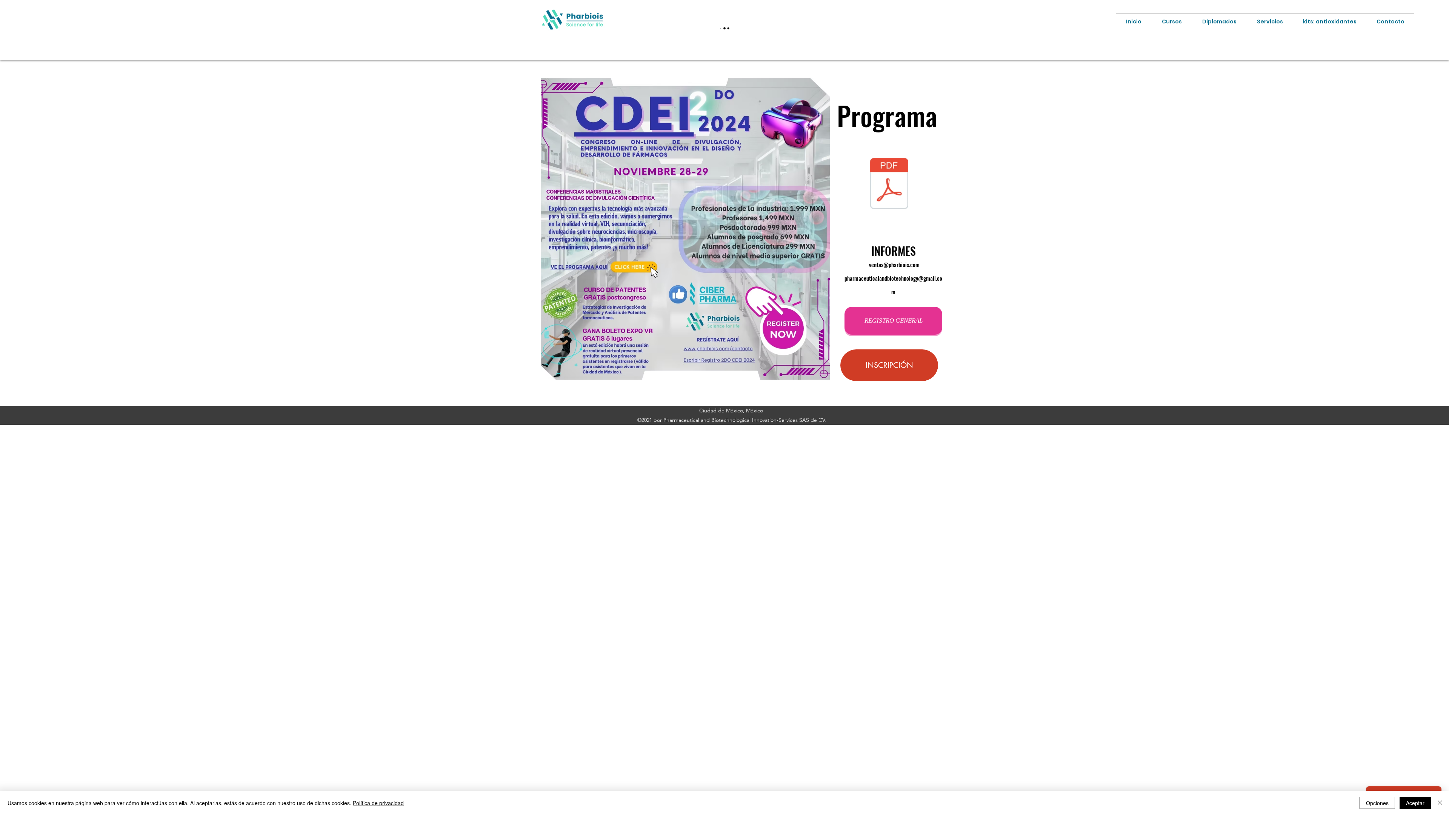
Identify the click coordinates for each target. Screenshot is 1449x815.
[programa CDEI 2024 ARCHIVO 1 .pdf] (889, 184)
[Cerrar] (1439, 803)
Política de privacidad (378, 803)
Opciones (1377, 803)
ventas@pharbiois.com (894, 264)
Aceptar (1415, 803)
